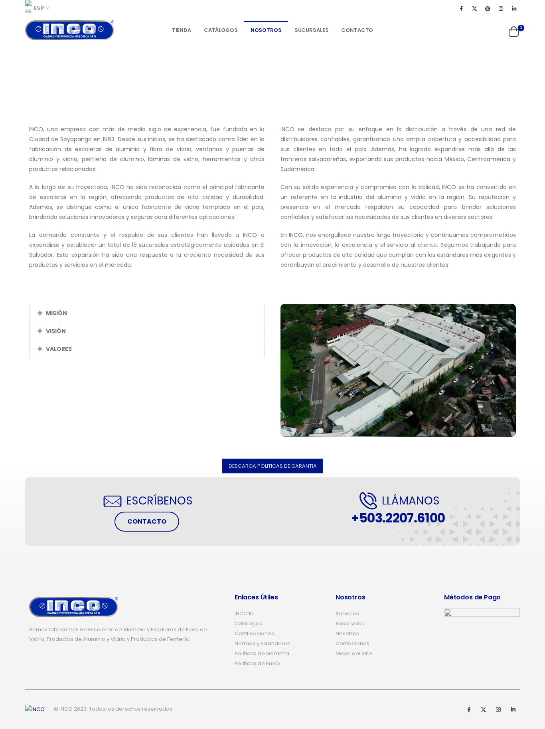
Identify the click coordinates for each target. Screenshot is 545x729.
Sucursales (311, 30)
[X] (474, 8)
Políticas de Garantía (262, 653)
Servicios (347, 613)
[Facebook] (461, 8)
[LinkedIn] (513, 8)
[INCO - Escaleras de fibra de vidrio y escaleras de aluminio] (69, 30)
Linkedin (513, 709)
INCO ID (244, 613)
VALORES (59, 349)
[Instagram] (500, 8)
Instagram (498, 709)
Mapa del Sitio (354, 653)
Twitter (484, 709)
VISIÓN (56, 331)
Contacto (357, 30)
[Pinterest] (487, 8)
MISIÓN (56, 313)
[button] (147, 313)
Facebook (469, 709)
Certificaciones (254, 633)
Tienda (181, 30)
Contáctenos (352, 643)
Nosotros (266, 30)
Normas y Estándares (262, 643)
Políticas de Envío (257, 663)
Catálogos (221, 30)
